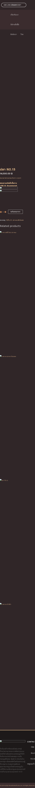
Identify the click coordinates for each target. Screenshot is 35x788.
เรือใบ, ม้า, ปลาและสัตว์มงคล (15, 220)
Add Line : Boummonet (12, 5)
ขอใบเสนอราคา (15, 211)
